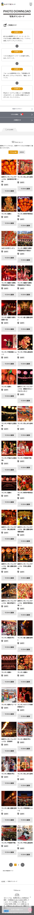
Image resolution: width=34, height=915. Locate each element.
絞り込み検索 (10, 129)
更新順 (22, 152)
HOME (3, 881)
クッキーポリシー (15, 906)
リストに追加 (9, 191)
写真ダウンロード (12, 881)
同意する (6, 910)
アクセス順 (13, 152)
